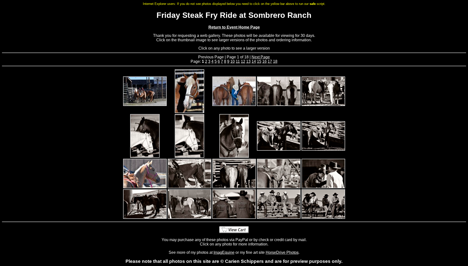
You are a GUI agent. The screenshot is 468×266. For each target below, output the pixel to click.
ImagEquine (224, 252)
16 (264, 61)
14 (254, 61)
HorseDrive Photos (282, 252)
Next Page (261, 57)
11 (238, 61)
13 (248, 61)
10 (232, 61)
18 (275, 61)
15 (259, 61)
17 (270, 61)
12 (243, 61)
